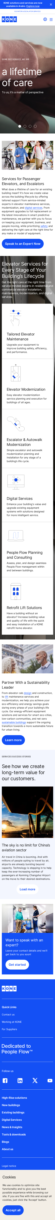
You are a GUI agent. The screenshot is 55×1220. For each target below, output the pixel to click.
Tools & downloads (14, 1134)
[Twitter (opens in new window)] (35, 1080)
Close (51, 4)
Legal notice (9, 1165)
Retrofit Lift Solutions (24, 607)
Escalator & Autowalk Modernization (24, 442)
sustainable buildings (14, 722)
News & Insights (12, 1127)
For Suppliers (9, 1029)
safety (44, 226)
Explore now (33, 6)
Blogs (5, 1141)
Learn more (13, 740)
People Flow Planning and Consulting (24, 555)
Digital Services (20, 498)
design (27, 692)
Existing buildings (13, 1112)
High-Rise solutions (14, 1097)
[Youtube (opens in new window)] (50, 1080)
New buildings (11, 1105)
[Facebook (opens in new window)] (5, 1080)
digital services (33, 207)
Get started (17, 964)
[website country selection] (45, 19)
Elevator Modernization (26, 389)
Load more (27, 889)
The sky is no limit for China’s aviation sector (26, 847)
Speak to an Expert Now (22, 244)
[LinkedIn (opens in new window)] (20, 1080)
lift (6, 696)
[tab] (19, 126)
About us (7, 1149)
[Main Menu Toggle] (51, 19)
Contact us (8, 1014)
